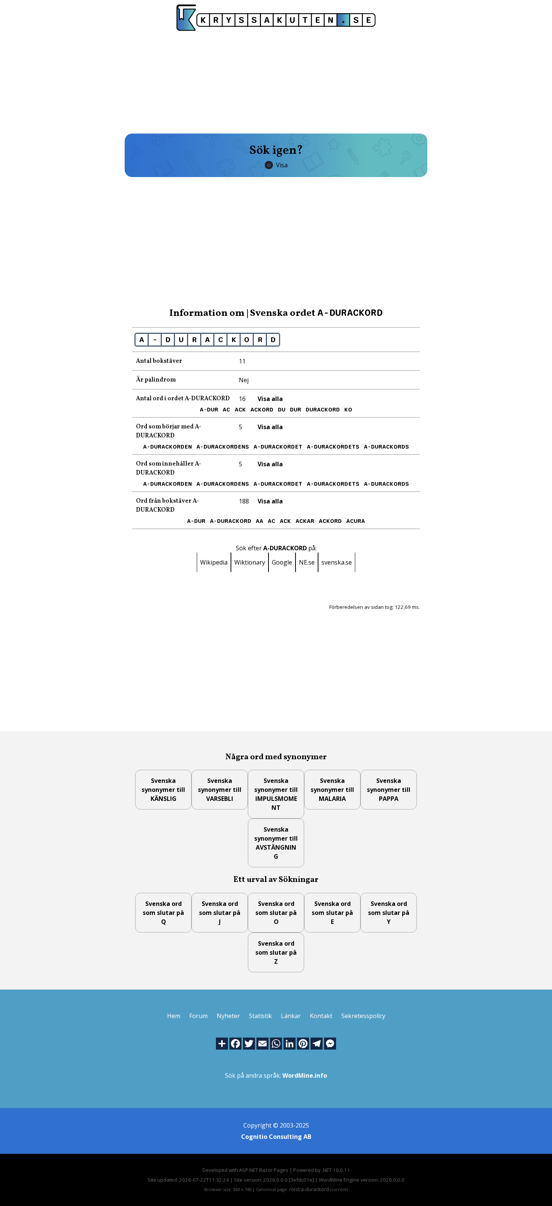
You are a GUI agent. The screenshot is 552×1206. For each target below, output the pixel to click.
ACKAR (305, 521)
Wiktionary (249, 562)
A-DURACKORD (230, 521)
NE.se (307, 562)
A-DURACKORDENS (222, 447)
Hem (173, 1016)
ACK (240, 409)
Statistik (260, 1016)
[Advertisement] (276, 81)
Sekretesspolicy (363, 1016)
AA (259, 521)
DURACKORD (323, 409)
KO (348, 409)
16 (242, 399)
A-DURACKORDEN (167, 447)
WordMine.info (304, 1075)
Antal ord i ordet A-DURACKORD (183, 399)
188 (244, 501)
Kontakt (321, 1016)
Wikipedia (214, 562)
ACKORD (261, 409)
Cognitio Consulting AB (276, 1136)
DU (281, 409)
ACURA (355, 521)
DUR (295, 409)
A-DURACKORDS (386, 447)
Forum (198, 1016)
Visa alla (270, 399)
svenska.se (336, 562)
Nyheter (228, 1016)
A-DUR (209, 409)
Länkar (291, 1016)
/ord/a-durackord (309, 1189)
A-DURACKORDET (277, 447)
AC (226, 409)
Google (282, 562)
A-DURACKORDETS (333, 447)
